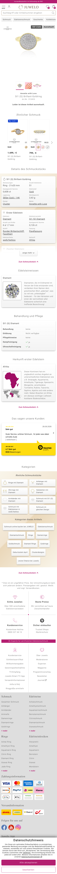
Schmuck (7, 19)
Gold (31, 191)
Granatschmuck (36, 726)
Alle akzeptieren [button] (28, 862)
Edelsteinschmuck (22, 19)
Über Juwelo (42, 655)
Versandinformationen (15, 680)
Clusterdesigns (38, 552)
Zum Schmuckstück (27, 262)
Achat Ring (6, 742)
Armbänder (6, 710)
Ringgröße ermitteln (15, 688)
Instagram (18, 827)
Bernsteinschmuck (37, 714)
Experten (42, 663)
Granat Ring (6, 762)
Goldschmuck (14, 544)
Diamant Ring (7, 758)
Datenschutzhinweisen (30, 857)
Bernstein (33, 754)
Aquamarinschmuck (38, 710)
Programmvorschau (42, 672)
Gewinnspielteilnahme (15, 668)
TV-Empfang (14, 672)
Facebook (4, 827)
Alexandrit (33, 742)
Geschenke (38, 19)
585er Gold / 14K (11, 197)
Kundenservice (14, 655)
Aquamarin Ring (8, 750)
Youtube (11, 827)
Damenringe (42, 535)
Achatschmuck (36, 702)
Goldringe (44, 544)
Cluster (6, 204)
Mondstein (34, 766)
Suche (53, 13)
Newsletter (42, 676)
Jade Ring (5, 766)
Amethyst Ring (8, 746)
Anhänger (5, 706)
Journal (40, 680)
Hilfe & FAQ (15, 684)
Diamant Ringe (30, 544)
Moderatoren (42, 659)
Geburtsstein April (20, 552)
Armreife (5, 714)
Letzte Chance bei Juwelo (28, 561)
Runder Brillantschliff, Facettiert (13, 233)
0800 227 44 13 (15, 632)
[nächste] (51, 142)
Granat (32, 762)
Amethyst (33, 746)
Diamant (7, 219)
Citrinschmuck (35, 718)
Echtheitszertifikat (15, 659)
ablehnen (27, 853)
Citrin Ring (6, 754)
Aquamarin (34, 750)
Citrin (31, 758)
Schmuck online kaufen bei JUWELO (18, 527)
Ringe (30, 535)
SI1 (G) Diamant (37, 219)
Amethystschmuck (37, 706)
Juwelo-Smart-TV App (15, 676)
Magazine (42, 668)
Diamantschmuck (17, 535)
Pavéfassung (35, 231)
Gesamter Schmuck (10, 702)
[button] (3, 7)
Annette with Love (38, 204)
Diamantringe (7, 722)
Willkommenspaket (14, 663)
